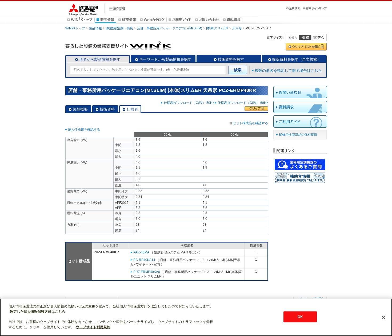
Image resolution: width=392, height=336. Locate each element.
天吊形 (237, 28)
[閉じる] (383, 317)
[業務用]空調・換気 (119, 28)
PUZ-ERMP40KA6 (146, 272)
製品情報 (95, 28)
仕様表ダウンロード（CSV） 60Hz (243, 103)
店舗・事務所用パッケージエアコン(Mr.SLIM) (169, 28)
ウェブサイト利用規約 (93, 327)
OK (300, 317)
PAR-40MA (141, 252)
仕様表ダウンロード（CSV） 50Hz (189, 103)
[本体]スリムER (217, 28)
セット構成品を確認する (250, 123)
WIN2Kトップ (75, 28)
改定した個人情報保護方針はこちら (37, 312)
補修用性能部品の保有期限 (298, 134)
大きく (316, 37)
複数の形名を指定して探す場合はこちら (288, 70)
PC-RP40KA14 (144, 260)
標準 (305, 37)
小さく (295, 37)
